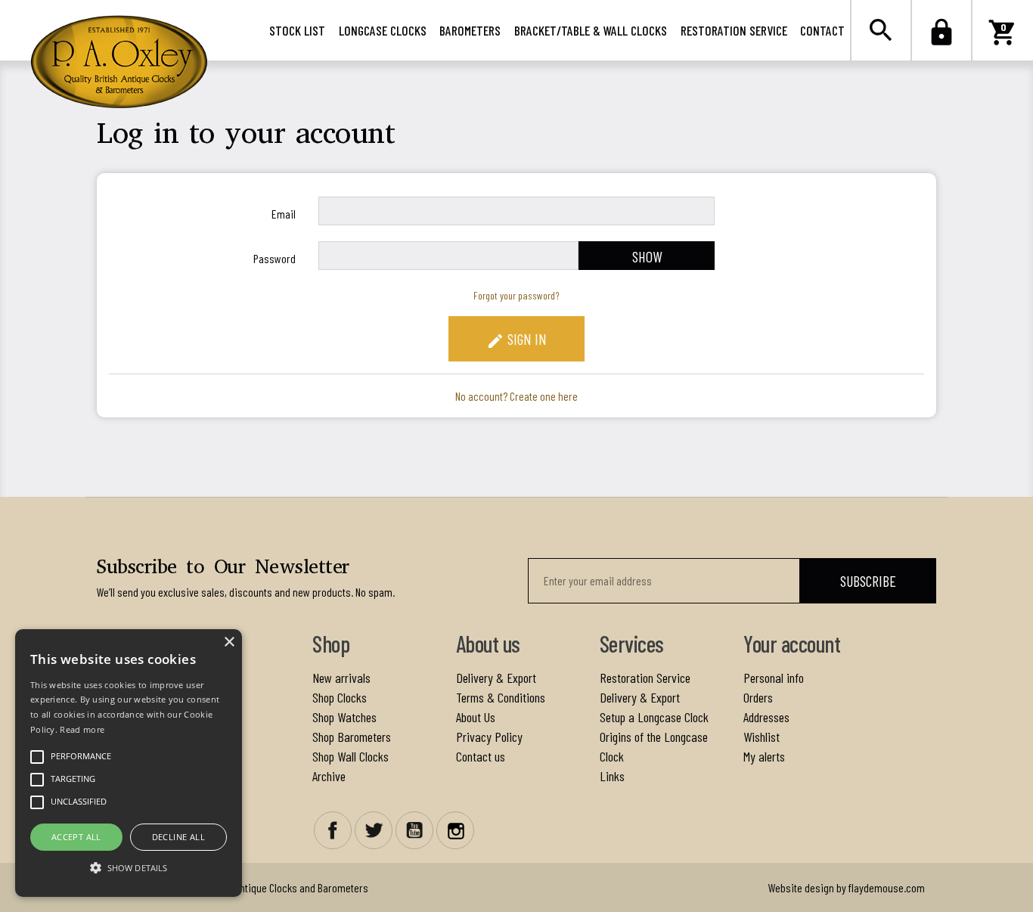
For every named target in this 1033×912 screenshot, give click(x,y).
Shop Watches (344, 717)
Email (283, 213)
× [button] (228, 642)
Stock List (297, 30)
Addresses (766, 717)
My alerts (764, 756)
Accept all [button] (76, 836)
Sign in (516, 340)
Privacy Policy (489, 736)
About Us (475, 717)
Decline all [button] (178, 836)
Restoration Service (734, 30)
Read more (82, 729)
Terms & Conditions (500, 697)
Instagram (455, 830)
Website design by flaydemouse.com (846, 887)
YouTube (414, 830)
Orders (758, 697)
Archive (329, 776)
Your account (791, 643)
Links (612, 776)
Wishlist (761, 736)
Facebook (333, 830)
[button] (128, 867)
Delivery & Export (496, 677)
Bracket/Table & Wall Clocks (590, 30)
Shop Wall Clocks (350, 756)
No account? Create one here (516, 396)
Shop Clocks (339, 697)
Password (274, 258)
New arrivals (341, 677)
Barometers (470, 30)
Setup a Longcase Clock (654, 717)
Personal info (773, 677)
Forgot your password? (516, 295)
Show (647, 256)
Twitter (373, 830)
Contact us (480, 756)
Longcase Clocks (383, 30)
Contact (822, 30)
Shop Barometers (351, 736)
